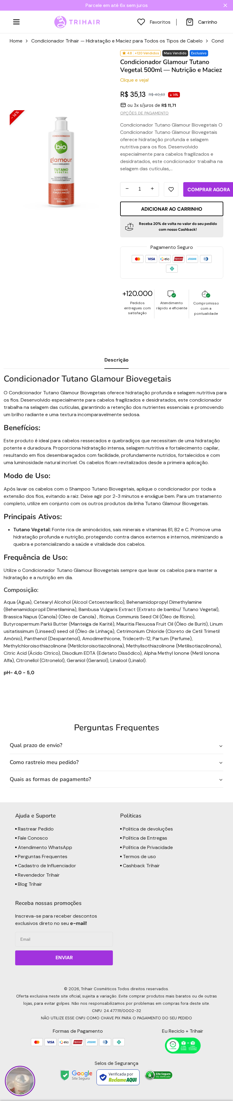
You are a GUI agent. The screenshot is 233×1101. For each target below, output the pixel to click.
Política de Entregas (144, 838)
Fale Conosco (32, 838)
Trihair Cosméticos (98, 988)
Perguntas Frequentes (42, 856)
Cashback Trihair (141, 865)
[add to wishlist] (171, 189)
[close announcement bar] (226, 5)
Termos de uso (139, 856)
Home (16, 41)
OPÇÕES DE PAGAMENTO (144, 113)
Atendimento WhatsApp (44, 847)
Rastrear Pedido (35, 829)
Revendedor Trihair (38, 875)
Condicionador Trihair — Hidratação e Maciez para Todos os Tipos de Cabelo (117, 41)
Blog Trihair (29, 884)
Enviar (64, 957)
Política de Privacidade (147, 847)
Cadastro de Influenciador (46, 865)
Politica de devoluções (147, 829)
